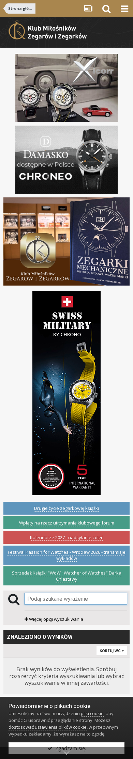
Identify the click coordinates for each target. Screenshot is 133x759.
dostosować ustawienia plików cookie (48, 727)
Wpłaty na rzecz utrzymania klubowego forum (66, 523)
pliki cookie (92, 713)
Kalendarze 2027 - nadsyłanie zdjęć (66, 537)
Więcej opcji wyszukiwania (55, 619)
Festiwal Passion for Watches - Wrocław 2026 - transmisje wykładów (66, 555)
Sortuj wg (111, 650)
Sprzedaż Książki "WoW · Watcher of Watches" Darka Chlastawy (66, 576)
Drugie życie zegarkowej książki (66, 508)
